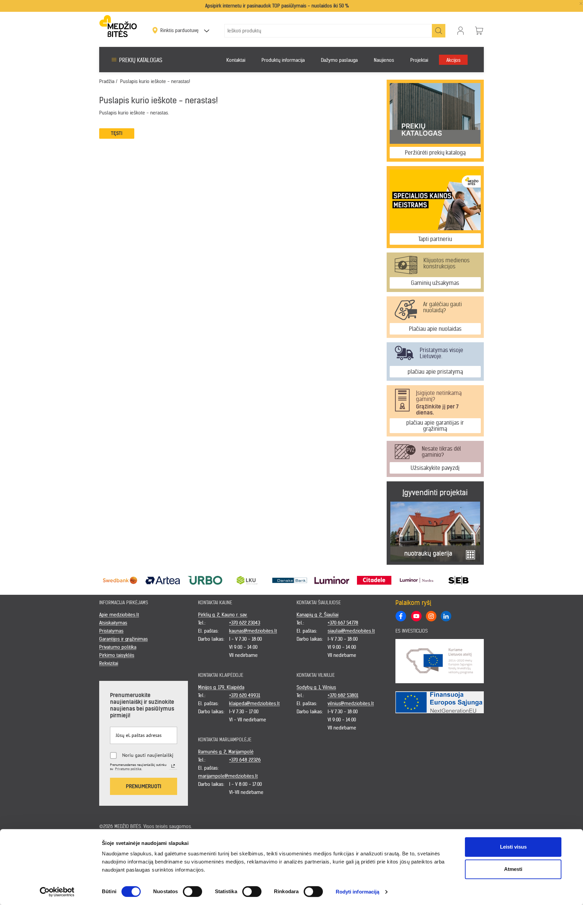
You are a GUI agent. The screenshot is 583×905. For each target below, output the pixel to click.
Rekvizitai (108, 663)
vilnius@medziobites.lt (351, 703)
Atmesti (513, 869)
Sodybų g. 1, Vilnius (316, 687)
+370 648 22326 (245, 760)
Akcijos (453, 60)
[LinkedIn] (446, 616)
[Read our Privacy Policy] (173, 766)
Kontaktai (235, 60)
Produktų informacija (283, 60)
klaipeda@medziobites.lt (254, 703)
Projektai (419, 60)
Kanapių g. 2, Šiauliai (317, 615)
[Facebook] (400, 616)
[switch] (192, 891)
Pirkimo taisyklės (116, 655)
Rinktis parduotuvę (180, 30)
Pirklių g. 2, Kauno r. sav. (222, 615)
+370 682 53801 (343, 695)
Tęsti (116, 133)
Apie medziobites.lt (119, 615)
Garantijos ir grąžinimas (123, 639)
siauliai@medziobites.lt (351, 631)
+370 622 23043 (244, 623)
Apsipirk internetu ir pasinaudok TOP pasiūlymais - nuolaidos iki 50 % (277, 6)
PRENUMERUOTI (143, 786)
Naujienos (384, 60)
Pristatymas (111, 631)
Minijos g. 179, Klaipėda (221, 687)
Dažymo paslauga (339, 60)
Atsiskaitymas (113, 623)
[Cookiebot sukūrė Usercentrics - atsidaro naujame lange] (57, 892)
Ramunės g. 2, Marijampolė (225, 752)
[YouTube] (416, 616)
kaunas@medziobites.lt (253, 631)
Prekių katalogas (140, 60)
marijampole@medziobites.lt (228, 776)
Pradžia (106, 81)
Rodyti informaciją (358, 892)
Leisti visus (513, 847)
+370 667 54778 (343, 623)
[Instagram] (431, 616)
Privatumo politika (117, 647)
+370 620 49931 (244, 695)
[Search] (438, 30)
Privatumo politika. (128, 769)
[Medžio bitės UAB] (118, 26)
